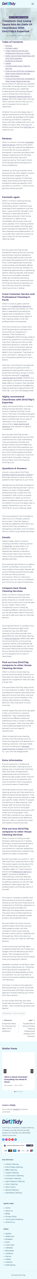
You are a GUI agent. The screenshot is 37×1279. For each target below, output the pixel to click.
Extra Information (12, 76)
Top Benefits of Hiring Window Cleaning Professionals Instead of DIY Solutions (29, 1028)
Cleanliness (7, 1013)
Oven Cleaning (11, 1184)
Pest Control (10, 1187)
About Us (9, 1211)
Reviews (8, 46)
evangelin (12, 35)
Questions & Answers (14, 61)
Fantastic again (11, 48)
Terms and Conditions (14, 1219)
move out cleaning (11, 639)
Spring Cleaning (11, 1190)
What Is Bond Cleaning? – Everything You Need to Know (16, 1079)
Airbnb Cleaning (12, 1164)
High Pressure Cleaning (15, 1181)
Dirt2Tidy (27, 127)
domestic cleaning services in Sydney (17, 475)
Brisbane (9, 1239)
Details (8, 63)
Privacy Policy (11, 1217)
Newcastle (9, 1251)
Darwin (8, 1256)
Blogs (7, 1214)
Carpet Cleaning (12, 1173)
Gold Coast (9, 1245)
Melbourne (9, 1236)
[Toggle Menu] (33, 4)
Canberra (9, 1253)
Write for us (10, 1222)
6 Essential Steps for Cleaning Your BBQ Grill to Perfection (9, 1026)
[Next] (32, 1071)
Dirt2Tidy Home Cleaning (18, 17)
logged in (16, 1109)
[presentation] (18, 1063)
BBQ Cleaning (11, 1170)
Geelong (8, 1262)
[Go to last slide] (5, 1071)
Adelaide (9, 1248)
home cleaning (19, 1013)
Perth (7, 1242)
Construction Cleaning (14, 1176)
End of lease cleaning (14, 1167)
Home (7, 1208)
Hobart (8, 1259)
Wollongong (10, 1265)
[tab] (14, 1091)
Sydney (8, 1234)
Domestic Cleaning (13, 1178)
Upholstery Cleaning (13, 1193)
